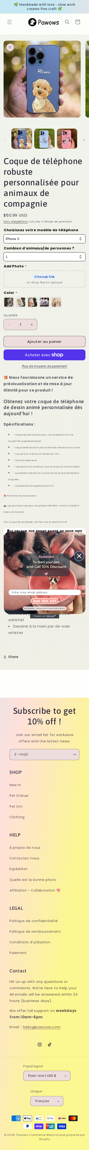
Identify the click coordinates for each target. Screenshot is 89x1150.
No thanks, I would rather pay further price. (44, 608)
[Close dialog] (79, 556)
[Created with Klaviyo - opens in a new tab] (44, 616)
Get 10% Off (44, 600)
